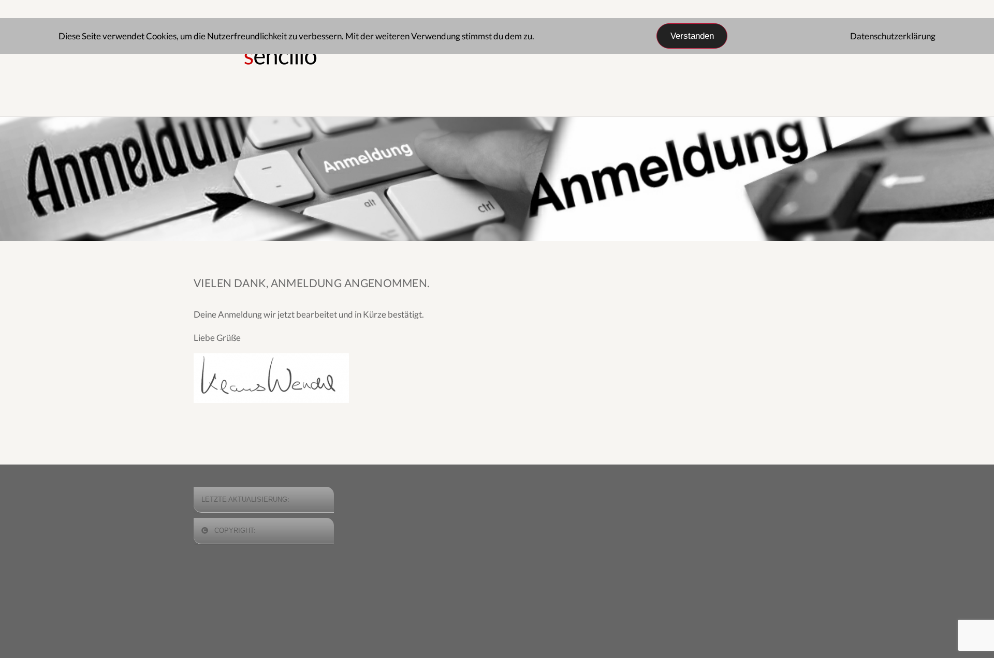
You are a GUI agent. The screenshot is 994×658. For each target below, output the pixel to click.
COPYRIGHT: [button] (234, 530)
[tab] (264, 500)
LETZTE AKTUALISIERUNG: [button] (245, 499)
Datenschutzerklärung (892, 36)
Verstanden (692, 36)
